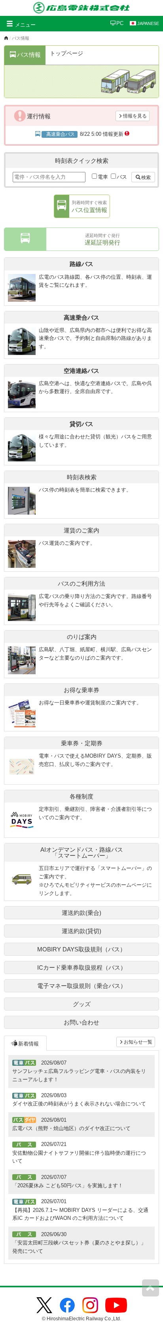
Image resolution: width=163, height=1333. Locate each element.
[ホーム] (6, 38)
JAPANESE (148, 23)
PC (119, 23)
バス (122, 176)
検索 (146, 177)
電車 (103, 176)
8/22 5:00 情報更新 (84, 134)
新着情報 (28, 1044)
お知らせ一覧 (138, 1042)
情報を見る (135, 116)
